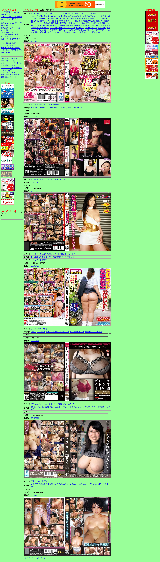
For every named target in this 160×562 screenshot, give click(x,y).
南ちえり (65, 407)
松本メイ (91, 25)
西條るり (84, 25)
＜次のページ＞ (41, 558)
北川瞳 (94, 28)
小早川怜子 (54, 28)
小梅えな (81, 23)
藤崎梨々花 (72, 30)
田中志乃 (49, 484)
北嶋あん (62, 25)
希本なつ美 (76, 32)
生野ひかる (41, 18)
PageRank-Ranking (7, 32)
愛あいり (60, 21)
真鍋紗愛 (45, 407)
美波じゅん (41, 332)
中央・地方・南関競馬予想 (11, 50)
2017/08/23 (35, 191)
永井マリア (79, 18)
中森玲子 (34, 16)
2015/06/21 (35, 418)
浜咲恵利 (65, 332)
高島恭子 (47, 23)
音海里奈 (102, 16)
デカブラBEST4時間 (39, 329)
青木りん (56, 16)
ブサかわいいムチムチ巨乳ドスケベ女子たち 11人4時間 (52, 404)
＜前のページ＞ (29, 558)
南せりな (104, 407)
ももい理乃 (70, 28)
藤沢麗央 (105, 23)
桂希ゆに (89, 407)
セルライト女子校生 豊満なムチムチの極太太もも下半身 (53, 254)
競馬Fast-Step (6, 52)
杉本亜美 (84, 21)
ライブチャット (7, 74)
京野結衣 (100, 484)
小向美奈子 (100, 25)
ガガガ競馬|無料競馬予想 (10, 48)
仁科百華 (88, 28)
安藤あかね (81, 30)
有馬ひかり (81, 407)
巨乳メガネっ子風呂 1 (39, 481)
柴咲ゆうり (72, 108)
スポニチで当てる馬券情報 (11, 17)
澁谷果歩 (76, 25)
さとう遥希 (57, 484)
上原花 (33, 332)
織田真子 (49, 18)
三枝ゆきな (97, 332)
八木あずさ (39, 28)
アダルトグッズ (7, 72)
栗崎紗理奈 (39, 32)
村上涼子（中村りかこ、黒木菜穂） (58, 32)
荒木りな (62, 28)
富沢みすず (50, 332)
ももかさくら (84, 484)
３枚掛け (4, 30)
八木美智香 (54, 30)
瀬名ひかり (97, 23)
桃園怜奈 (69, 25)
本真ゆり (45, 30)
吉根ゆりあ (95, 18)
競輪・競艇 (9, 58)
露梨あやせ (102, 28)
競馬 (2, 58)
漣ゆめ (50, 108)
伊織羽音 (70, 18)
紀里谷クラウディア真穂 (48, 257)
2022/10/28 (35, 41)
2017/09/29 (35, 116)
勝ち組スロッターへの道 (10, 28)
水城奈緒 (91, 21)
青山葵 (46, 28)
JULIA (72, 21)
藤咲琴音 (73, 407)
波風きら (49, 16)
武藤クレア (73, 23)
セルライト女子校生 (39, 260)
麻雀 (16, 58)
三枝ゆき (89, 30)
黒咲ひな (73, 332)
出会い (16, 74)
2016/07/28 (35, 266)
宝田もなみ (72, 16)
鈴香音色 (42, 16)
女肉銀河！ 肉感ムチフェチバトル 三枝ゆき (48, 179)
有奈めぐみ (62, 257)
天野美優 (88, 16)
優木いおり (44, 21)
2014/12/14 (35, 495)
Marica (79, 108)
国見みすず (53, 25)
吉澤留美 (97, 30)
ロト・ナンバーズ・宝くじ (11, 63)
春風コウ (87, 18)
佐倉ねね (95, 16)
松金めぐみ (43, 108)
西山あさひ (44, 25)
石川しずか (35, 25)
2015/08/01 (35, 341)
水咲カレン (80, 28)
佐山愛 (77, 21)
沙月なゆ (80, 332)
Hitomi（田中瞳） (60, 18)
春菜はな (89, 23)
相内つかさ (63, 30)
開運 (13, 65)
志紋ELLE (89, 332)
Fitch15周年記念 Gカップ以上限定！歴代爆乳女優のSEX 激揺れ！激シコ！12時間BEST (65, 13)
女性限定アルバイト (9, 77)
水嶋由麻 (56, 108)
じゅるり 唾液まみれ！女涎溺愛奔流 (45, 105)
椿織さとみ (35, 21)
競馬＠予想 (5, 14)
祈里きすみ (104, 18)
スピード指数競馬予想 (9, 19)
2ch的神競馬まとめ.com (10, 12)
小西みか (38, 30)
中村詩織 (64, 16)
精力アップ (18, 72)
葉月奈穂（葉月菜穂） (60, 23)
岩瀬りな (80, 16)
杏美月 (103, 30)
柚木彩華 (34, 257)
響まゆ (52, 407)
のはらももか (36, 407)
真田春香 (52, 21)
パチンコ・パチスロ (9, 61)
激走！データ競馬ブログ (10, 39)
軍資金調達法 (6, 65)
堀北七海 (97, 407)
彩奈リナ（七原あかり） (91, 32)
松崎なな (58, 332)
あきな (66, 21)
